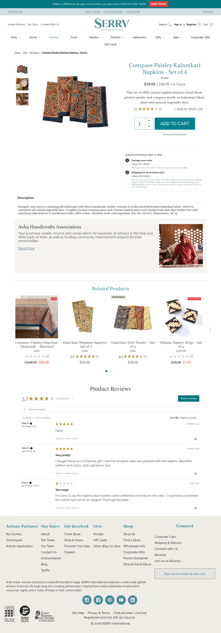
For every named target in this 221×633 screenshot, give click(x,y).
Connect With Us (50, 24)
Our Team (47, 546)
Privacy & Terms (99, 613)
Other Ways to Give (106, 546)
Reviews (160, 555)
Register (191, 24)
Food (74, 37)
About (45, 534)
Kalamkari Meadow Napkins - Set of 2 (85, 344)
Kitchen (54, 37)
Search (163, 24)
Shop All (129, 534)
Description (25, 198)
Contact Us (49, 552)
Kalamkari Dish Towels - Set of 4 (133, 344)
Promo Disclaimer (135, 558)
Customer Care (165, 537)
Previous (8, 330)
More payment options (175, 134)
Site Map (78, 613)
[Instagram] (87, 600)
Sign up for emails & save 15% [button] (185, 574)
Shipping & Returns (168, 543)
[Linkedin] (132, 600)
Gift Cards (110, 44)
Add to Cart (37, 321)
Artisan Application (19, 546)
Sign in (178, 24)
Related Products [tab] (110, 289)
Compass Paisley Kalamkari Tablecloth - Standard (36, 344)
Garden (94, 37)
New (14, 37)
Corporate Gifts (200, 37)
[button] (72, 398)
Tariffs (45, 570)
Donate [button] (208, 11)
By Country (14, 534)
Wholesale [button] (15, 11)
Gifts (158, 37)
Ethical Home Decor (137, 564)
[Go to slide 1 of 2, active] (106, 371)
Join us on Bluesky (168, 561)
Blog (44, 564)
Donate (98, 534)
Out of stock (132, 321)
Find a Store (131, 540)
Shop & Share (73, 540)
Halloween (139, 37)
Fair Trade (48, 540)
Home (33, 37)
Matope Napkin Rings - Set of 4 (181, 344)
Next (210, 330)
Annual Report (51, 558)
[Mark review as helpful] (195, 438)
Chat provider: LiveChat (130, 613)
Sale (176, 37)
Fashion (116, 37)
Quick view (36, 312)
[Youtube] (121, 600)
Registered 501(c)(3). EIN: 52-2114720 (109, 617)
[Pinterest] (109, 600)
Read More (26, 248)
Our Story (33, 24)
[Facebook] (98, 600)
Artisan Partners (16, 24)
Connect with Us (166, 549)
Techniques (14, 540)
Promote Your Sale (77, 546)
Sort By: (174, 417)
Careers (69, 552)
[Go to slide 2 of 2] (111, 371)
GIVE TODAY (158, 4)
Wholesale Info (134, 546)
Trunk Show (72, 534)
